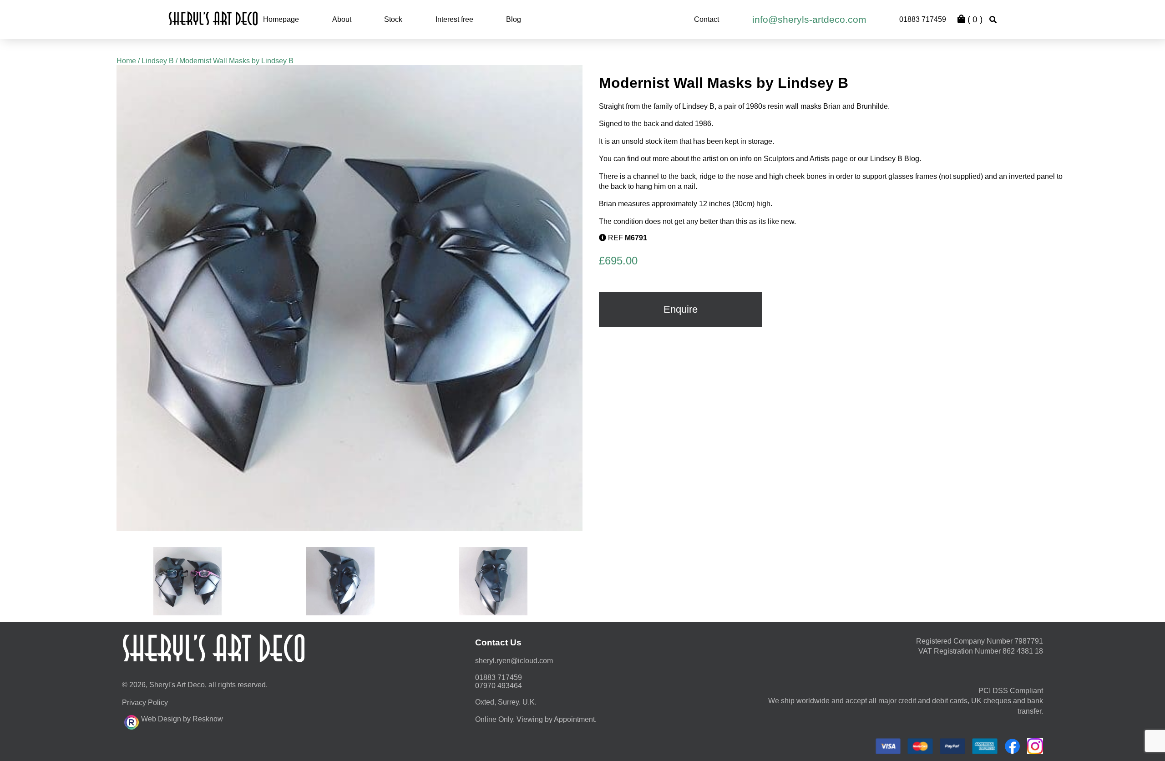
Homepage (281, 19)
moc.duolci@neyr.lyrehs (514, 661)
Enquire (681, 309)
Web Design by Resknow (182, 719)
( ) (974, 19)
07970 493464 (498, 686)
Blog (513, 19)
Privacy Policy (145, 702)
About (341, 19)
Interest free (454, 19)
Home (126, 61)
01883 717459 (922, 19)
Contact (706, 19)
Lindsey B (158, 61)
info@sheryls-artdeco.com (809, 19)
